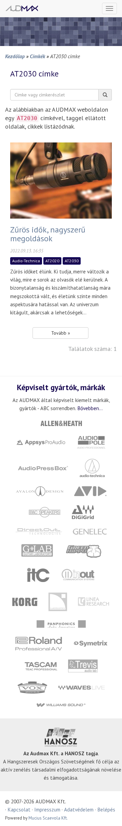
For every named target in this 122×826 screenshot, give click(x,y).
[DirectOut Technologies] (38, 531)
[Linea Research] (94, 601)
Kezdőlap (15, 56)
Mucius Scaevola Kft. (48, 818)
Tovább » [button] (60, 333)
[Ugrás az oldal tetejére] (108, 812)
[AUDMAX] (21, 8)
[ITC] (38, 575)
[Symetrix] (90, 643)
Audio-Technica (26, 260)
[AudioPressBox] (43, 467)
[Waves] (81, 687)
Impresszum (47, 809)
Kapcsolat (18, 809)
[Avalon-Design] (39, 490)
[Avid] (90, 490)
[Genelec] (89, 531)
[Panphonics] (61, 623)
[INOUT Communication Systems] (78, 575)
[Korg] (25, 601)
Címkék (37, 56)
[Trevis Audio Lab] (82, 665)
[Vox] (32, 687)
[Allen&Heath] (61, 423)
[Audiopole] (91, 442)
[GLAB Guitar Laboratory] (38, 550)
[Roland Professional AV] (38, 643)
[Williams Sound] (61, 705)
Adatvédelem (79, 809)
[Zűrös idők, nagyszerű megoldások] (61, 180)
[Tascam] (41, 665)
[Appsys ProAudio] (41, 442)
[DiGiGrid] (83, 511)
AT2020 (52, 260)
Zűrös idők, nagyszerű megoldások (47, 234)
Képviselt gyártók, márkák (61, 387)
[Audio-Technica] (92, 467)
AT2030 (72, 260)
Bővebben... (90, 408)
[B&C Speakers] (45, 511)
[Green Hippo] (83, 550)
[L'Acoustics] (58, 601)
